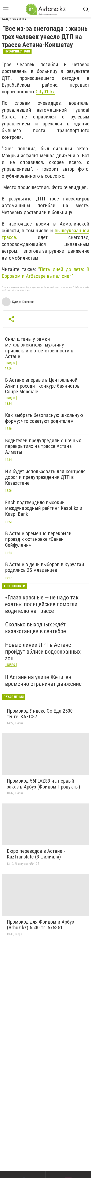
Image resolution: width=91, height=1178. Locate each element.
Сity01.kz (45, 92)
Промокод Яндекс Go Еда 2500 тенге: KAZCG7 (40, 714)
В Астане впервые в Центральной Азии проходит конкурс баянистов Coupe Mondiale (42, 386)
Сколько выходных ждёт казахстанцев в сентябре (35, 628)
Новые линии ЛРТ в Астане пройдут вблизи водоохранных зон (43, 651)
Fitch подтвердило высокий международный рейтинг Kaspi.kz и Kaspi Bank (43, 508)
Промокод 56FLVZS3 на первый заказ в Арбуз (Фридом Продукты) (43, 784)
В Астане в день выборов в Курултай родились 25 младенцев (44, 567)
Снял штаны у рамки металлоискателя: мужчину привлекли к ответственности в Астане (39, 348)
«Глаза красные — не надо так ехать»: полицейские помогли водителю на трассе (42, 604)
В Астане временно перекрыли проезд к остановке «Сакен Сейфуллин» (38, 539)
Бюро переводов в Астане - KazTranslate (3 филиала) (36, 854)
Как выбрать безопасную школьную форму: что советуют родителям (44, 418)
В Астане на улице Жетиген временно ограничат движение (43, 680)
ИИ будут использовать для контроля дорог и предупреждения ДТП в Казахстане (45, 477)
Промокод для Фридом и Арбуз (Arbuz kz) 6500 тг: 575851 (40, 925)
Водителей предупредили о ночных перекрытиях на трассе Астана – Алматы (43, 446)
